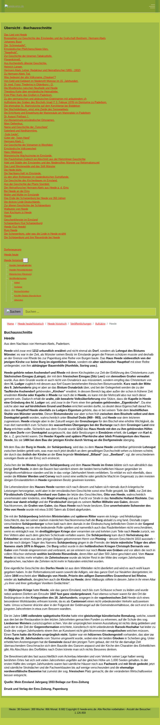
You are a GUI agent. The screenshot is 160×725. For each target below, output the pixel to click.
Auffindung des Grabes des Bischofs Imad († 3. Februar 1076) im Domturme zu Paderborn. (55, 102)
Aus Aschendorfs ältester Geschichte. (25, 63)
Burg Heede (10, 230)
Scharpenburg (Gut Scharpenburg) (23, 223)
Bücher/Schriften (21, 291)
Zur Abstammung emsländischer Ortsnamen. (29, 120)
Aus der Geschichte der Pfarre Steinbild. (27, 184)
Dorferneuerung (12, 249)
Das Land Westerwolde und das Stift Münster (29, 166)
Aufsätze (18, 287)
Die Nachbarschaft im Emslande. (22, 173)
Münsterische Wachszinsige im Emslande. (28, 155)
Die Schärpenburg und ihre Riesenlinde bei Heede (32, 237)
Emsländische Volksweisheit (20, 148)
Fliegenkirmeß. (12, 59)
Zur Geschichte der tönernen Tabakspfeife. (28, 55)
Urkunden (18, 300)
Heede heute (11, 254)
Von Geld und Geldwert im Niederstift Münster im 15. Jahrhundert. (41, 80)
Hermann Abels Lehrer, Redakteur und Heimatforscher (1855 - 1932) (42, 70)
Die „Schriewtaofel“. (15, 45)
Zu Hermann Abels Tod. (17, 73)
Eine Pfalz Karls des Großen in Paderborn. (28, 95)
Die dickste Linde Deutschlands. (22, 201)
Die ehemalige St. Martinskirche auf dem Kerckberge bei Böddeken (42, 105)
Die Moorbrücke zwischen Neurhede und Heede (31, 88)
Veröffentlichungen (18, 278)
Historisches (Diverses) (20, 274)
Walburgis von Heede (16, 208)
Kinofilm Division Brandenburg (27, 296)
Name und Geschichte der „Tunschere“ (26, 127)
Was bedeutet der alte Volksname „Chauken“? (30, 77)
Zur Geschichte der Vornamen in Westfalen (28, 144)
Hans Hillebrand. (13, 152)
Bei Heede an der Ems (17, 191)
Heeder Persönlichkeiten (20, 270)
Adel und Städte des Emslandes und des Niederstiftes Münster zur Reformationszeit (52, 162)
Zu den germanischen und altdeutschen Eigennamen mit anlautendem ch (45, 98)
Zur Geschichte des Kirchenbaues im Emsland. (31, 180)
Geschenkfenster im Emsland (21, 219)
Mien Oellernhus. (13, 123)
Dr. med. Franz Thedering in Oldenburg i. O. (28, 84)
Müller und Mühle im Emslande (21, 194)
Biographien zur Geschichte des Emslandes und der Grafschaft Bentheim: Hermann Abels (55, 38)
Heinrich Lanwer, (13, 66)
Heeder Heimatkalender (20, 265)
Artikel (17, 282)
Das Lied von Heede (15, 34)
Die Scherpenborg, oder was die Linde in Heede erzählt (35, 233)
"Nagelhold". (11, 52)
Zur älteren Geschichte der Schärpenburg (27, 205)
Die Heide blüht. (13, 169)
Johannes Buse (13, 41)
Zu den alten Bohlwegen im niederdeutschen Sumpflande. (36, 176)
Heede (7, 215)
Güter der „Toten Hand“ (17, 137)
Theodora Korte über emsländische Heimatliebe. (31, 91)
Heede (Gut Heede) (15, 226)
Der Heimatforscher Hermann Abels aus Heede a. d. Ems (36, 187)
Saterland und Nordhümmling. (20, 130)
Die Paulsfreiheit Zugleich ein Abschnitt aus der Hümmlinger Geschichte (44, 159)
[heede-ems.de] (14, 6)
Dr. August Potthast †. (16, 116)
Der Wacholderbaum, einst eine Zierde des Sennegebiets (36, 109)
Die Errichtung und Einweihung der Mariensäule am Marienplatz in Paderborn (47, 112)
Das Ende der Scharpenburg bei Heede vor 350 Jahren (35, 198)
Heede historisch (13, 260)
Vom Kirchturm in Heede (18, 212)
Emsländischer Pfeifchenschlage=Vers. (26, 48)
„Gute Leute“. (11, 134)
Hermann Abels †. (14, 141)
